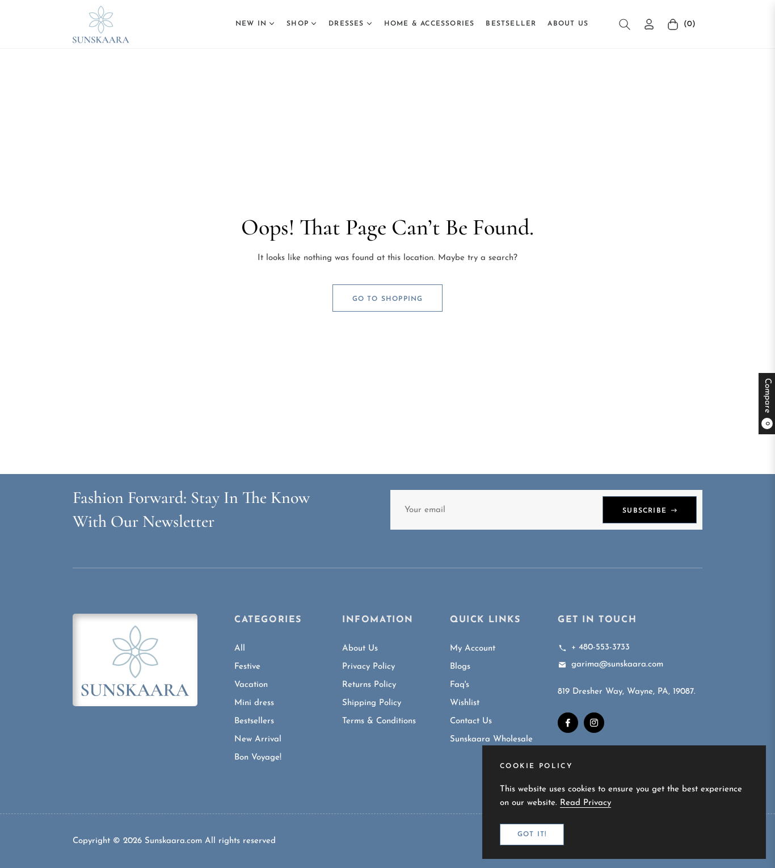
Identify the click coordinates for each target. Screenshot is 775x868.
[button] (624, 24)
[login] (649, 24)
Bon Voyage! (257, 757)
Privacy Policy (368, 666)
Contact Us (471, 721)
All (239, 648)
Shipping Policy (371, 703)
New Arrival (257, 739)
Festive (247, 666)
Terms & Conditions (379, 721)
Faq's (459, 685)
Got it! (531, 834)
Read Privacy (585, 803)
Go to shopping (387, 299)
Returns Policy (369, 685)
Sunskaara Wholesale (491, 739)
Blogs (460, 666)
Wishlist (464, 703)
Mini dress (254, 703)
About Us (360, 648)
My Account (472, 648)
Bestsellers (254, 721)
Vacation (251, 685)
